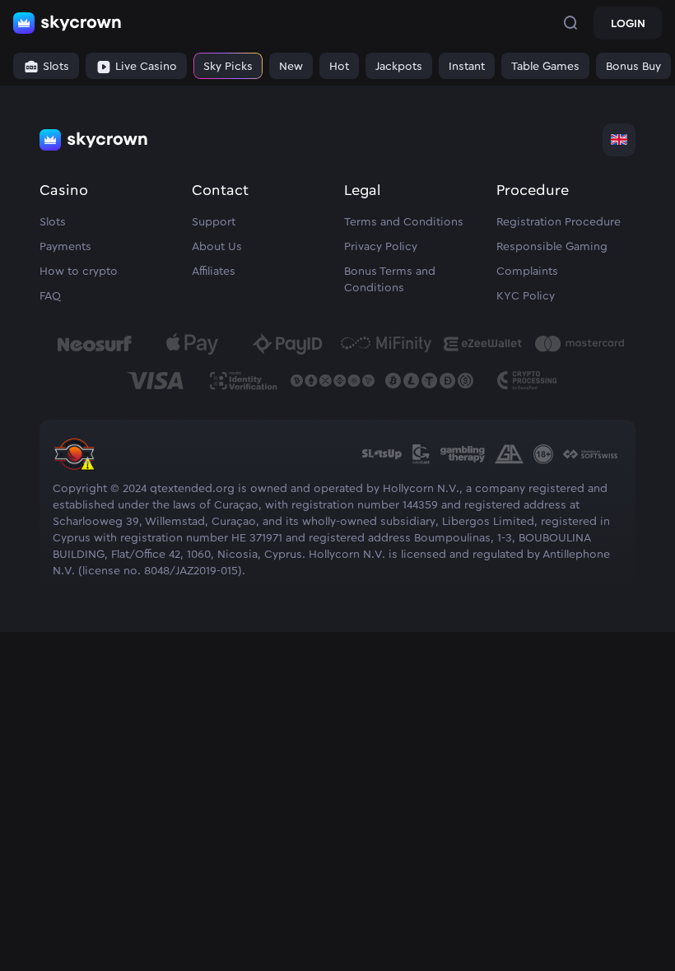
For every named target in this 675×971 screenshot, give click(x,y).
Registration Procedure (558, 222)
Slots (53, 222)
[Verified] (74, 472)
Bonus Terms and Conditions (389, 280)
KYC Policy (525, 296)
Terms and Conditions (403, 222)
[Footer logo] (94, 140)
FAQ (50, 296)
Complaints (527, 271)
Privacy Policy (380, 247)
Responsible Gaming (552, 247)
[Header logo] (67, 23)
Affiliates (213, 271)
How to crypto (79, 271)
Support (213, 222)
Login (628, 24)
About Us (217, 247)
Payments (65, 247)
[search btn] (570, 23)
